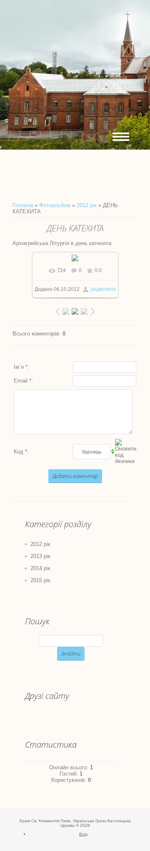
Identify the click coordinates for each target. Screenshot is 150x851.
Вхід (83, 834)
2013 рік (40, 556)
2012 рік (87, 205)
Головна (22, 205)
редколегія (103, 289)
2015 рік (40, 580)
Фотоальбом (54, 205)
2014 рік (40, 568)
